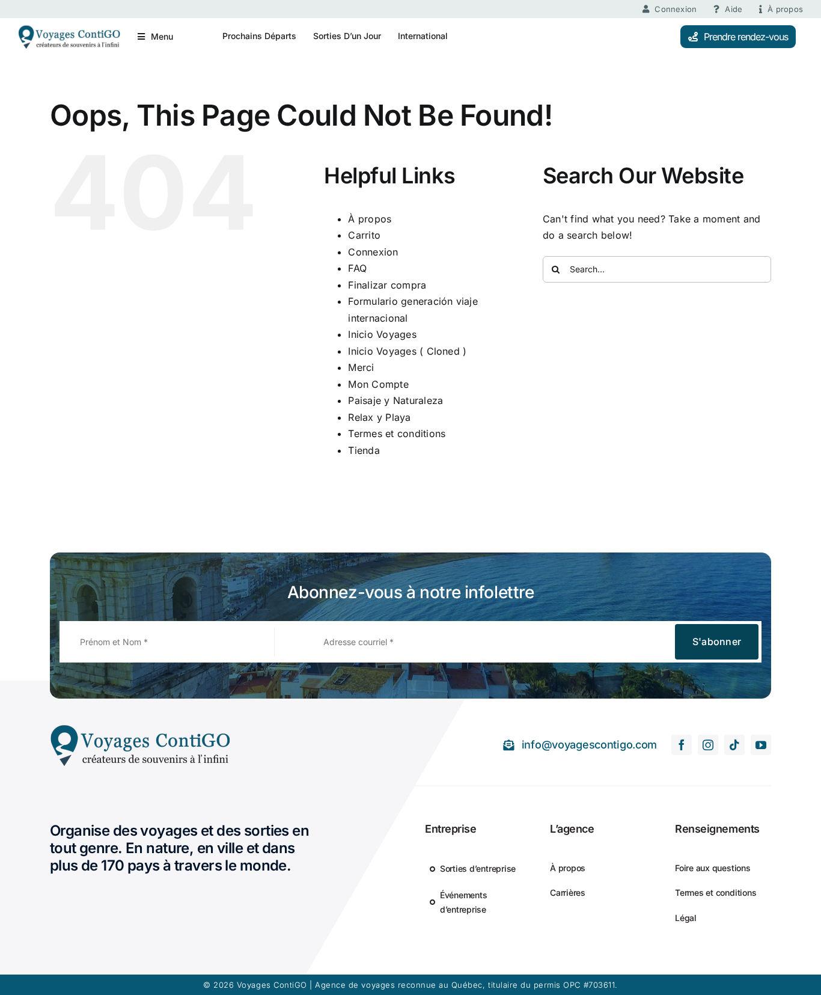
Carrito (364, 235)
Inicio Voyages (382, 334)
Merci (361, 367)
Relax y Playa (379, 417)
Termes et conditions (396, 433)
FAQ (357, 268)
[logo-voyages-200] (69, 29)
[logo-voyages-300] (140, 729)
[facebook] (681, 745)
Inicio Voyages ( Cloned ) (407, 351)
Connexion (373, 252)
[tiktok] (734, 745)
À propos (369, 219)
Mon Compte (378, 384)
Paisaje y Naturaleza (395, 400)
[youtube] (761, 745)
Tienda (363, 450)
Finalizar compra (387, 285)
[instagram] (708, 745)
